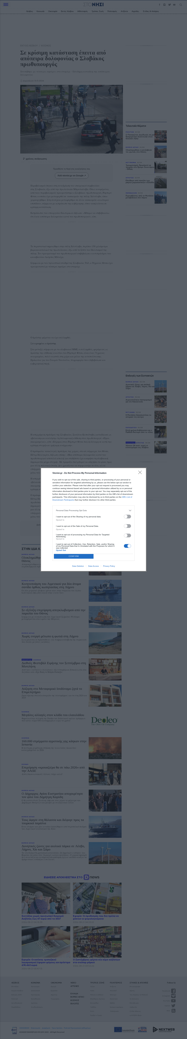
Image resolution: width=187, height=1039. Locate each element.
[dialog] (93, 519)
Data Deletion (78, 566)
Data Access (93, 566)
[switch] (127, 516)
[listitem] (93, 510)
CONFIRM (74, 556)
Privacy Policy (109, 566)
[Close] (140, 473)
